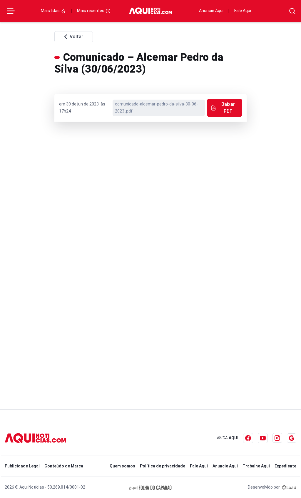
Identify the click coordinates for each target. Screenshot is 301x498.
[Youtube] (263, 438)
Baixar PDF (228, 107)
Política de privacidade (162, 466)
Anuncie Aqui (211, 10)
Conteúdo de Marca (63, 466)
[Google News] (291, 438)
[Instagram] (277, 438)
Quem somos (122, 466)
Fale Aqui (242, 10)
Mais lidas (51, 10)
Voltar (76, 36)
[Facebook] (248, 438)
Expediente (285, 466)
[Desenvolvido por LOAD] (289, 487)
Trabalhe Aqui (256, 466)
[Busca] (292, 11)
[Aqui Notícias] (150, 11)
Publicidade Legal (22, 466)
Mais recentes (91, 10)
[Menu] (11, 11)
